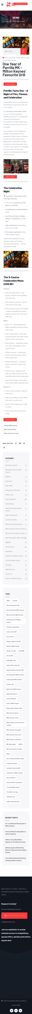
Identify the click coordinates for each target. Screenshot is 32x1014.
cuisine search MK (11, 632)
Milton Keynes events (12, 718)
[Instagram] (16, 1010)
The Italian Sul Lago (12, 792)
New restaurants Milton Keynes (15, 758)
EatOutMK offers (11, 660)
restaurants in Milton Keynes (14, 773)
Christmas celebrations (13, 627)
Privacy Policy (16, 1005)
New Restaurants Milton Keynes (15, 538)
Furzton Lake (10, 684)
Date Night (8, 486)
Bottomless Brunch (11, 465)
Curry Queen (10, 636)
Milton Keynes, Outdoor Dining (15, 529)
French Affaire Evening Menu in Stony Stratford (15, 833)
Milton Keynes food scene (11, 433)
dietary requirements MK (13, 641)
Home (8, 21)
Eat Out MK (9, 655)
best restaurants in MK (12, 605)
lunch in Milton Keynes (12, 703)
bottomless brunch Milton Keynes (13, 621)
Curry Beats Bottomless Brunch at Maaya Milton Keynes (15, 859)
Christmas (8, 481)
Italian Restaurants (11, 515)
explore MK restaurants (13, 665)
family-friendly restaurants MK (15, 670)
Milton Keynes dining (10, 429)
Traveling (8, 565)
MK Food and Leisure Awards (14, 533)
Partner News (20, 58)
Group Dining (9, 504)
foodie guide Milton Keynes (14, 679)
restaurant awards (11, 763)
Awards (15, 600)
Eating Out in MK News (12, 490)
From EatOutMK (19, 21)
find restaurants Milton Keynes (15, 675)
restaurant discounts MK (13, 768)
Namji (8, 754)
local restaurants (11, 698)
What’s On (8, 574)
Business (8, 477)
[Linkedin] (20, 1010)
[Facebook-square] (11, 1010)
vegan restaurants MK (12, 801)
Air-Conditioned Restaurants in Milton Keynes (15, 825)
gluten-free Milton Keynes (13, 689)
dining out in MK (11, 651)
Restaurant (8, 551)
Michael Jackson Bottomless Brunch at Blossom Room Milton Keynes (15, 850)
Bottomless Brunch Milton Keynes (13, 471)
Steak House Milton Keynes (14, 556)
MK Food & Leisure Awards (14, 749)
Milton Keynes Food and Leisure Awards (15, 724)
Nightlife (8, 542)
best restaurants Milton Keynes (15, 610)
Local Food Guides (11, 520)
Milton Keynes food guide (13, 730)
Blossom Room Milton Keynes (14, 615)
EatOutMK (22, 651)
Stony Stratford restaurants (14, 782)
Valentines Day (10, 569)
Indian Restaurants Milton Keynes (13, 509)
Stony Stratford (10, 777)
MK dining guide (11, 744)
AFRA (8, 600)
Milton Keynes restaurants (13, 739)
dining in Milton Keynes (10, 425)
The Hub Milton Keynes (12, 560)
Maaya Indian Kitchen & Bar (14, 708)
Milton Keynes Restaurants (14, 524)
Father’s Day (9, 495)
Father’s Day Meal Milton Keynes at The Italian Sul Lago (15, 841)
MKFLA (21, 744)
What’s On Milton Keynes (13, 578)
